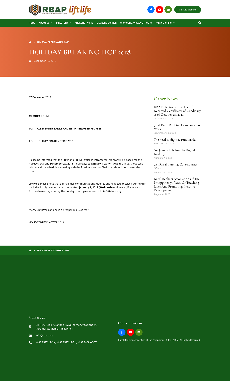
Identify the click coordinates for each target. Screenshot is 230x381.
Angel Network (84, 23)
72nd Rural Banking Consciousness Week (177, 127)
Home (32, 23)
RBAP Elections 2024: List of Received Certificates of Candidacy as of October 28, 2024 (177, 111)
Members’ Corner (107, 23)
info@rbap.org (112, 191)
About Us (44, 23)
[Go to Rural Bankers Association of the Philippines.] (30, 42)
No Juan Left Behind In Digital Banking (174, 152)
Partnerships (164, 23)
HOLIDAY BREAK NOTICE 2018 (46, 222)
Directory (62, 23)
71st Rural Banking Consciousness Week (176, 166)
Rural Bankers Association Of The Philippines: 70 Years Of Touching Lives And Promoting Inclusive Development (176, 184)
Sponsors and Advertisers (136, 23)
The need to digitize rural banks (175, 139)
